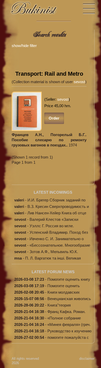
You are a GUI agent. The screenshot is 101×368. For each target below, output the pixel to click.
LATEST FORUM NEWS (53, 272)
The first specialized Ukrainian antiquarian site (39, 10)
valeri (19, 200)
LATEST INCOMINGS (53, 192)
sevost (79, 82)
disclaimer (87, 359)
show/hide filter (24, 45)
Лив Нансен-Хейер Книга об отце (56, 213)
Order (54, 118)
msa (18, 258)
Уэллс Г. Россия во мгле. (52, 226)
